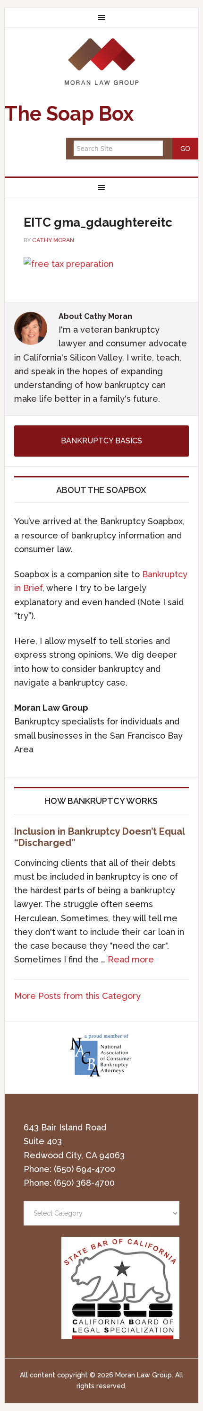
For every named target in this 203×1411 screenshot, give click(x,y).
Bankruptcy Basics (101, 440)
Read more (131, 959)
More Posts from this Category (77, 996)
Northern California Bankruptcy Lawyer (102, 61)
